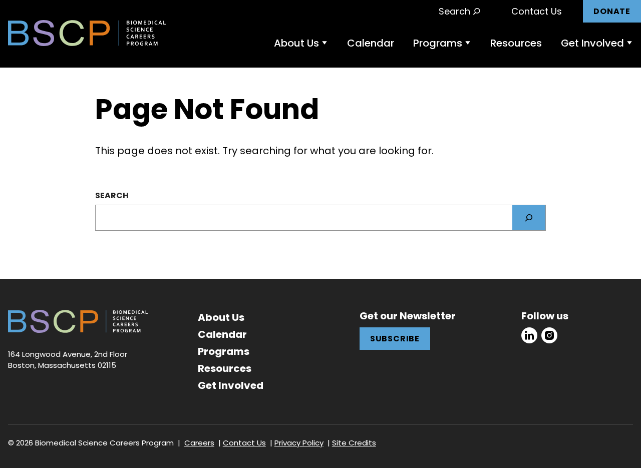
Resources (516, 43)
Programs (437, 43)
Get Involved (592, 43)
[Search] (528, 217)
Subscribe (395, 338)
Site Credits (354, 442)
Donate (611, 11)
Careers (199, 442)
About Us (296, 43)
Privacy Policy (299, 442)
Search (112, 195)
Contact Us (536, 11)
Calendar (370, 43)
